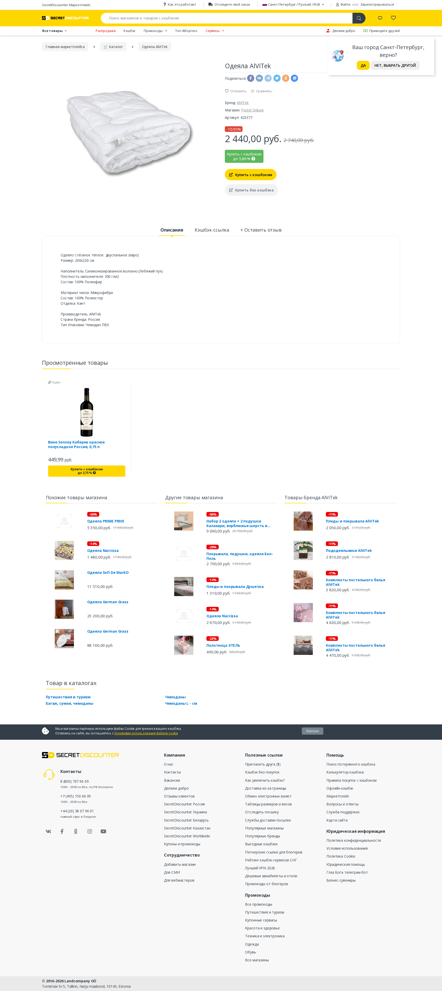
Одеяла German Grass (107, 602)
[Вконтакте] (48, 831)
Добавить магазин (180, 864)
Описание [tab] (171, 230)
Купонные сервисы (261, 920)
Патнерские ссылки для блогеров (273, 852)
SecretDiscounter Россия (184, 804)
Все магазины (257, 960)
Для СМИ (172, 872)
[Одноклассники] (76, 831)
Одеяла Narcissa (103, 550)
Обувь (250, 952)
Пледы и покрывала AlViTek (352, 521)
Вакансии (172, 780)
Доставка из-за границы (265, 788)
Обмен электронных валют (268, 796)
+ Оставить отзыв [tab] (261, 230)
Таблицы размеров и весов (268, 804)
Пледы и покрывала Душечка (234, 586)
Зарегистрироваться (377, 4)
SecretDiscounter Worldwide (187, 836)
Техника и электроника (264, 935)
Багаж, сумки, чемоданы (69, 703)
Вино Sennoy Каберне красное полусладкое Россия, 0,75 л (76, 444)
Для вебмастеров (179, 880)
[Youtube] (103, 831)
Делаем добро (343, 30)
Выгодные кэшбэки (261, 843)
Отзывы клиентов (179, 796)
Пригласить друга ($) (262, 764)
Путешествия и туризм (68, 696)
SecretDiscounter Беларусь (186, 820)
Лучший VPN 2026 (260, 867)
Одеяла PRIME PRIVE (105, 521)
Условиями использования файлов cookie (146, 733)
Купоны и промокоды (182, 843)
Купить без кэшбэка (254, 190)
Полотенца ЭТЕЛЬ (223, 645)
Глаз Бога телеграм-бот (347, 872)
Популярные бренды (262, 836)
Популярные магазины (264, 828)
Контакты (172, 772)
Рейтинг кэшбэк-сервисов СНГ (271, 860)
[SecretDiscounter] (65, 18)
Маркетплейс (337, 796)
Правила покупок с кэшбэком (351, 780)
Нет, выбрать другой (395, 65)
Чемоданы (175, 696)
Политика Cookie (340, 856)
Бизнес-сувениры (341, 880)
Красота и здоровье (262, 928)
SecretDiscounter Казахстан (187, 828)
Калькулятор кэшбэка (344, 772)
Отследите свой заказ (232, 4)
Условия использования (347, 848)
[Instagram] (89, 831)
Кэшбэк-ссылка (212, 230)
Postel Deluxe (252, 110)
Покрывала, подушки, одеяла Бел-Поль (239, 556)
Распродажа (106, 30)
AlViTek (243, 102)
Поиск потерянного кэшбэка (350, 764)
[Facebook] (62, 831)
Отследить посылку (262, 812)
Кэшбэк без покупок (262, 772)
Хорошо (312, 731)
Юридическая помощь (345, 864)
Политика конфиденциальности (353, 840)
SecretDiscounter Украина (185, 812)
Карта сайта (336, 820)
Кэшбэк (130, 30)
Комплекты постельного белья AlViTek (355, 582)
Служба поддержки (342, 812)
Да (363, 65)
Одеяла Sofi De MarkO (108, 572)
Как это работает (182, 4)
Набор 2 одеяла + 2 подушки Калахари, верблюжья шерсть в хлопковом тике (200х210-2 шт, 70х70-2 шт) (236, 523)
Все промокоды (258, 904)
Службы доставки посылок (268, 820)
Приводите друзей (384, 30)
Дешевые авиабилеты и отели (271, 875)
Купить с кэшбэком (253, 174)
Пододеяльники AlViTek (349, 550)
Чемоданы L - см (181, 703)
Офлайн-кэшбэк (339, 788)
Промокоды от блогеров (266, 883)
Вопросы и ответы (342, 804)
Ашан (55, 382)
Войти (345, 4)
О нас (168, 764)
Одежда (252, 944)
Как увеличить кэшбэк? (264, 780)
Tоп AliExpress (186, 30)
